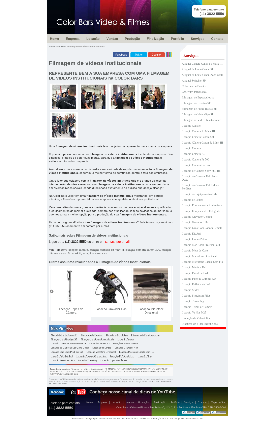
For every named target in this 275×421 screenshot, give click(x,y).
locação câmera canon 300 (142, 249)
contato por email (117, 241)
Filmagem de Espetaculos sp (145, 335)
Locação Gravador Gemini (197, 216)
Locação (93, 38)
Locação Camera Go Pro (125, 343)
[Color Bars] (103, 22)
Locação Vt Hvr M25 (194, 312)
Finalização (155, 38)
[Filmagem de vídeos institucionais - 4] (153, 107)
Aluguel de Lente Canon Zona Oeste (202, 75)
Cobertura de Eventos (91, 335)
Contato (217, 38)
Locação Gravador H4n (111, 309)
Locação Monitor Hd (194, 267)
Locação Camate (126, 339)
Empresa (73, 38)
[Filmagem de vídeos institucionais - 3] (123, 107)
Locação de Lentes (101, 348)
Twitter (139, 54)
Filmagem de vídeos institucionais (95, 63)
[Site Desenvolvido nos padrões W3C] (203, 413)
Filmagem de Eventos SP (196, 103)
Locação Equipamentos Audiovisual (202, 205)
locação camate (78, 249)
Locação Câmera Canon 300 (198, 137)
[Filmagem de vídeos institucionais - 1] (64, 107)
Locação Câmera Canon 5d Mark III (68, 343)
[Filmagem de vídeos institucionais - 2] (93, 107)
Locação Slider (145, 356)
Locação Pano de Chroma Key (91, 356)
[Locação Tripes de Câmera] (71, 285)
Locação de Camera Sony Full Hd (201, 170)
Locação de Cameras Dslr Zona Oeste (70, 348)
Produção (132, 38)
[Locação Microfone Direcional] (151, 285)
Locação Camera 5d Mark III (198, 131)
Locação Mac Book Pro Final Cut (67, 352)
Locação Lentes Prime (194, 239)
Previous (52, 292)
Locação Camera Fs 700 (195, 159)
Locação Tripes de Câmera (71, 310)
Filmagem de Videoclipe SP (64, 339)
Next (169, 292)
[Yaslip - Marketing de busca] (188, 413)
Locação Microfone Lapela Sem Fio (136, 352)
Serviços (197, 38)
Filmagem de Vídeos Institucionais (97, 339)
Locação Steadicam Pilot (63, 360)
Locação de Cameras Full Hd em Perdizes (200, 187)
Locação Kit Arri (191, 233)
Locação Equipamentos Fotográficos (202, 211)
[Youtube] (78, 394)
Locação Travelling (87, 360)
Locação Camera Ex (193, 148)
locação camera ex (95, 253)
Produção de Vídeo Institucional (200, 323)
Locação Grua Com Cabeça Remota (202, 228)
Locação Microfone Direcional (151, 310)
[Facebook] (57, 394)
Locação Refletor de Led (122, 356)
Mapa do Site (218, 402)
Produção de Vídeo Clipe (196, 318)
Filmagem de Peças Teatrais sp (199, 108)
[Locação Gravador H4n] (111, 285)
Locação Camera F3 (99, 343)
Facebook (121, 54)
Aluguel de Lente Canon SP (64, 335)
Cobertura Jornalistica (117, 335)
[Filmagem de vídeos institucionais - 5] (64, 136)
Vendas (112, 38)
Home (54, 38)
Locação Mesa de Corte (195, 250)
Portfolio (177, 38)
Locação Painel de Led (62, 356)
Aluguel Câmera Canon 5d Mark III (202, 63)
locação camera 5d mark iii (107, 249)
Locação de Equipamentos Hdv (199, 194)
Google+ (156, 54)
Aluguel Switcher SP (194, 80)
